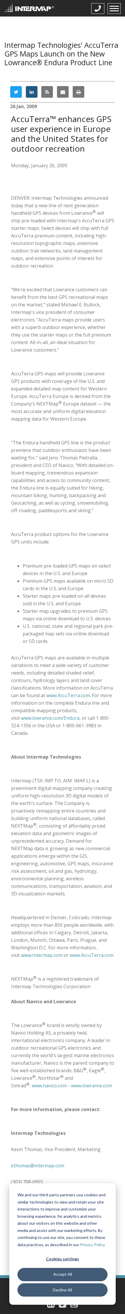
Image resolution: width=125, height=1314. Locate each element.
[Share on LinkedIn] (32, 92)
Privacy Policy (92, 1244)
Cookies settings (62, 1258)
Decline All (62, 1289)
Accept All (62, 1274)
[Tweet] (16, 92)
